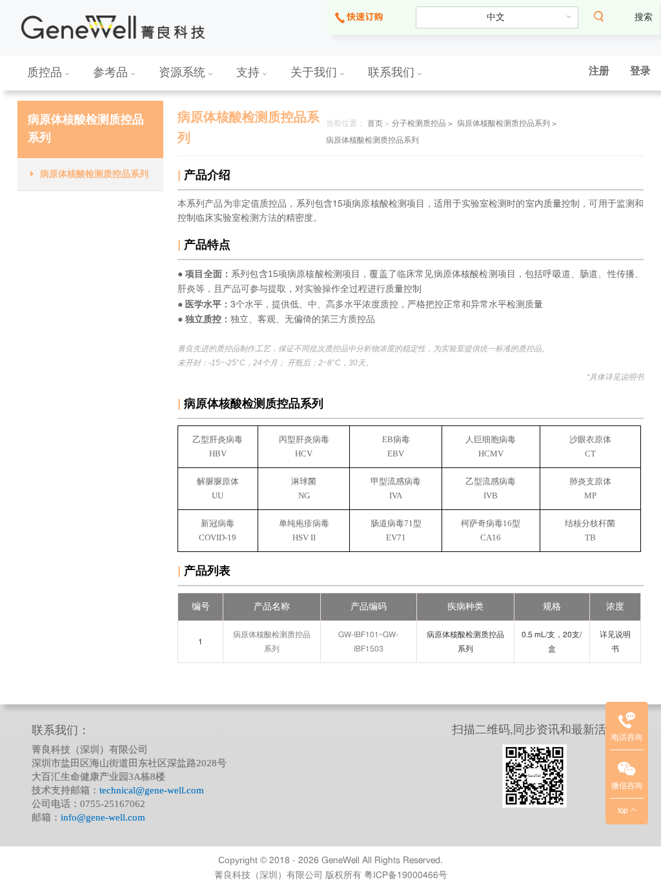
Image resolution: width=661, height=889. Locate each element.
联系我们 (393, 72)
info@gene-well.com (103, 817)
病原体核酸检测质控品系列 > (506, 123)
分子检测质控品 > (422, 123)
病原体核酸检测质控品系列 (94, 174)
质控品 (46, 72)
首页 (375, 123)
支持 (249, 72)
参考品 (112, 72)
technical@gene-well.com (151, 790)
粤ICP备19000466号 (405, 875)
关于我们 (315, 72)
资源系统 (183, 72)
